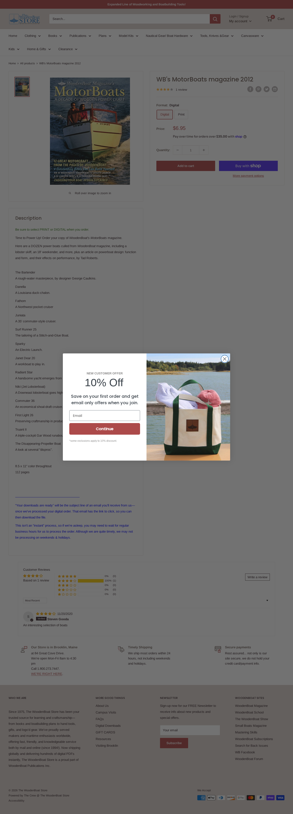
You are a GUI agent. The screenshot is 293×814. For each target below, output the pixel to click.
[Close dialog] (224, 359)
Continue (104, 428)
